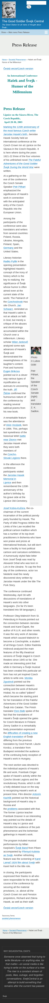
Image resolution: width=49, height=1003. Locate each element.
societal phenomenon (11, 918)
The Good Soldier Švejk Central (23, 21)
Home (4, 59)
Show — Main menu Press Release (15, 32)
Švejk (5, 996)
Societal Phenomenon (17, 59)
